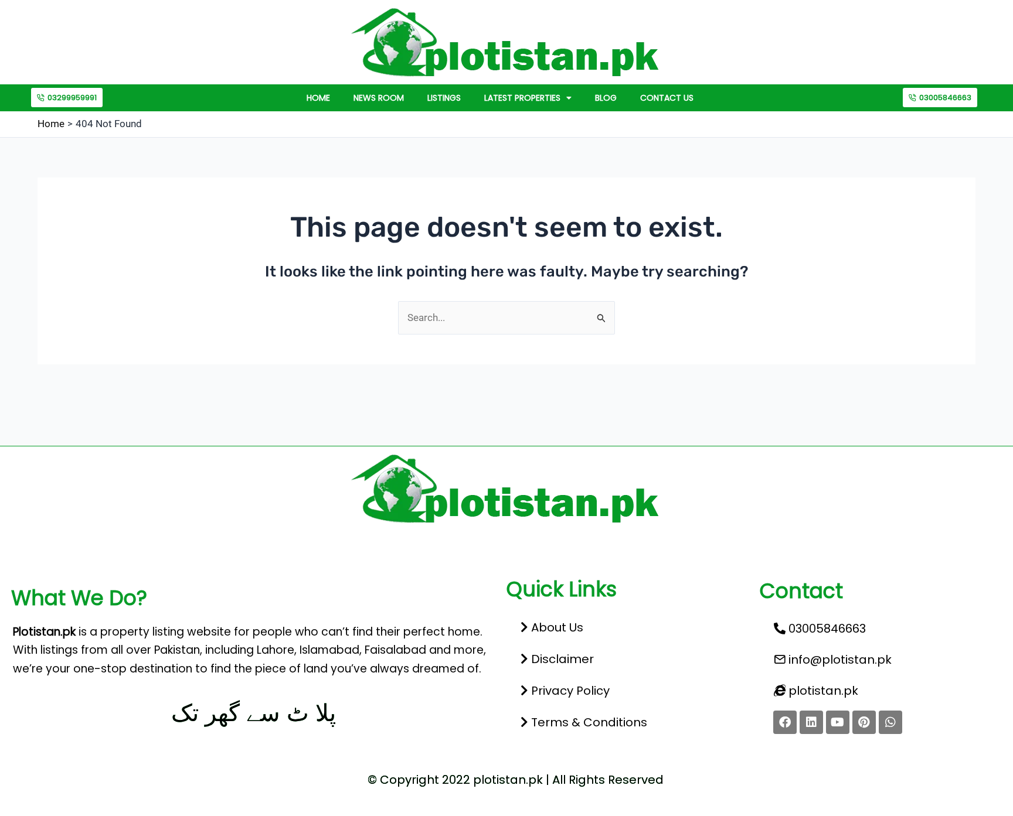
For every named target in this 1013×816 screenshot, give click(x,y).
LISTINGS (444, 98)
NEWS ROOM (378, 98)
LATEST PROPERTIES (522, 98)
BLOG (606, 98)
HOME (318, 98)
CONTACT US (667, 98)
